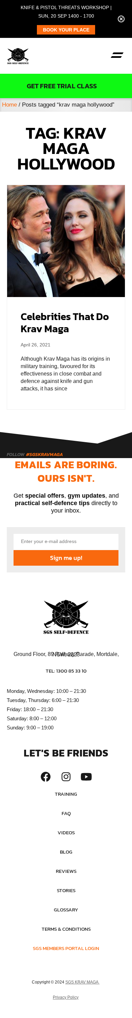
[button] (117, 56)
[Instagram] (66, 777)
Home (9, 104)
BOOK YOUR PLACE (66, 29)
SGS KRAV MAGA (82, 982)
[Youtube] (86, 777)
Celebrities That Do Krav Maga (65, 322)
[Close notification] (121, 19)
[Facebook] (46, 777)
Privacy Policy (66, 997)
